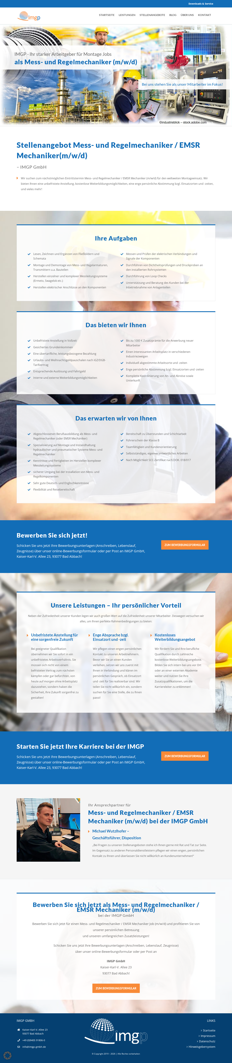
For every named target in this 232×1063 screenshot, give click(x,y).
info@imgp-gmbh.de (34, 1046)
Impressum (208, 1036)
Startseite (209, 1030)
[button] (7, 1055)
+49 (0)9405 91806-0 (33, 1040)
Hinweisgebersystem (202, 1047)
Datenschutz (207, 1041)
